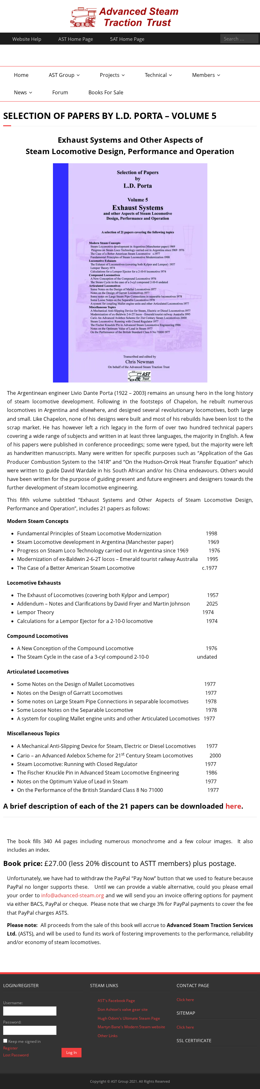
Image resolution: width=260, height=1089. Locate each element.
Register (10, 1048)
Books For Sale (105, 92)
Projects (110, 75)
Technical (156, 75)
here (233, 806)
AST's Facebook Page (116, 1000)
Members (203, 75)
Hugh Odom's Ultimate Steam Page (129, 1018)
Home (21, 75)
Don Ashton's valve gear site (123, 1009)
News (20, 92)
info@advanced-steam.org (72, 895)
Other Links (108, 1035)
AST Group (62, 75)
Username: (13, 1002)
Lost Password (16, 1055)
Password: (12, 1022)
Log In (71, 1052)
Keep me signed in (24, 1041)
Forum (60, 92)
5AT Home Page (127, 39)
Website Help (26, 39)
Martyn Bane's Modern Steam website (131, 1027)
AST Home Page (75, 39)
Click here (185, 999)
